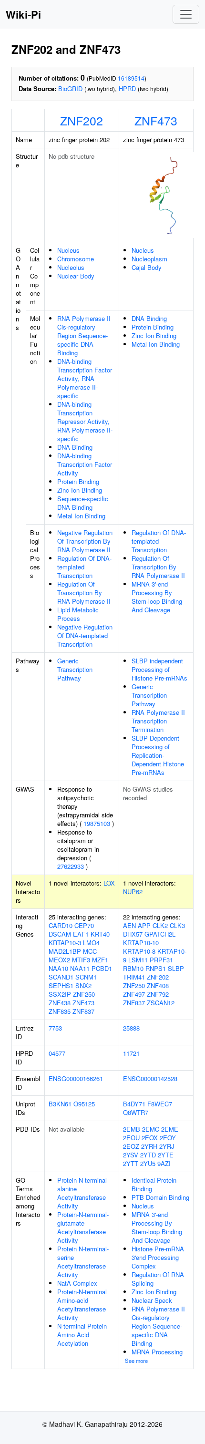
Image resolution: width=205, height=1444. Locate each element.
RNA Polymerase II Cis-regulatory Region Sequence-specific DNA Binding (84, 335)
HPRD (127, 88)
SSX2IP (60, 994)
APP (144, 925)
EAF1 (81, 934)
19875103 (96, 823)
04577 (57, 1053)
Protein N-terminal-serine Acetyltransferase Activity (83, 1261)
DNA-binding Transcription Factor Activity (84, 464)
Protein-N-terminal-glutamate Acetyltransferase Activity (83, 1227)
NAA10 (58, 968)
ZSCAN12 (160, 1002)
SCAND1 (61, 976)
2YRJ (166, 1146)
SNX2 (83, 985)
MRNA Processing (157, 1351)
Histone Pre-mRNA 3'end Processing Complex (158, 1257)
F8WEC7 (159, 1103)
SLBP (176, 968)
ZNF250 (84, 994)
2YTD (148, 1154)
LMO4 (91, 942)
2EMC (150, 1129)
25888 (131, 1027)
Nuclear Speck (152, 1300)
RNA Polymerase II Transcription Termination (158, 721)
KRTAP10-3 (65, 942)
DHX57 (133, 934)
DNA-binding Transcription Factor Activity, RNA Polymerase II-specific (84, 378)
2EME (169, 1129)
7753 (55, 1027)
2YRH (149, 1146)
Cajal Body (147, 267)
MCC (90, 951)
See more (136, 1360)
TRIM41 (134, 976)
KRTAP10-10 (141, 942)
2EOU (131, 1137)
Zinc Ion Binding (79, 490)
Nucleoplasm (149, 258)
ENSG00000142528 (150, 1078)
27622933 (70, 866)
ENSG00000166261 (76, 1078)
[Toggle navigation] (186, 14)
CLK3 (177, 925)
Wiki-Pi (23, 14)
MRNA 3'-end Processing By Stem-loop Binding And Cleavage (157, 596)
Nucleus (68, 250)
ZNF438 (60, 1002)
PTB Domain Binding (160, 1197)
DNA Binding (74, 447)
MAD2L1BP (65, 951)
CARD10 (60, 925)
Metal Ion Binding (81, 515)
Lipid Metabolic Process (78, 614)
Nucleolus (70, 267)
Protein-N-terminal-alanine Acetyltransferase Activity (83, 1193)
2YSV (130, 1154)
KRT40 (100, 934)
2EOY (168, 1137)
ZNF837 (83, 1011)
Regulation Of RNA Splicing (158, 1279)
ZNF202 (81, 120)
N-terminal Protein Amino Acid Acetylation (82, 1334)
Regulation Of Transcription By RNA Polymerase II (84, 592)
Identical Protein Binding (154, 1184)
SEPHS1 (61, 985)
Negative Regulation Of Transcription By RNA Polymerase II (85, 541)
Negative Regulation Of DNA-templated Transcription (85, 635)
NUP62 (133, 891)
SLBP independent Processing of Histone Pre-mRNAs (159, 669)
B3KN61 (60, 1103)
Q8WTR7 (135, 1112)
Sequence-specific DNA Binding (82, 503)
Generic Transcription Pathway (74, 669)
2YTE (166, 1154)
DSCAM (60, 934)
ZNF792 (158, 994)
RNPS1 (155, 968)
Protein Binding (78, 481)
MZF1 (100, 959)
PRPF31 (161, 959)
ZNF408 (158, 985)
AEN (129, 925)
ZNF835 (60, 1011)
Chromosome (75, 258)
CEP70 (84, 925)
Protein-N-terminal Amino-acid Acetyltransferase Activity (82, 1304)
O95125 (84, 1103)
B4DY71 (134, 1103)
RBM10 (133, 968)
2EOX (150, 1137)
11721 (131, 1053)
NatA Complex (77, 1283)
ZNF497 (134, 994)
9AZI (164, 1163)
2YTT (130, 1163)
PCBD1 (102, 968)
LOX (109, 882)
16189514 (131, 78)
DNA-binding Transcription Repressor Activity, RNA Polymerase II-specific (85, 421)
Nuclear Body (75, 275)
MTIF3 (81, 959)
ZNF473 (155, 120)
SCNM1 (86, 976)
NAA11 (80, 968)
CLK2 (160, 925)
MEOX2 (59, 959)
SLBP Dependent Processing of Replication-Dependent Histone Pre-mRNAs (158, 755)
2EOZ (131, 1146)
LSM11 (138, 959)
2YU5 (147, 1163)
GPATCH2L (159, 934)
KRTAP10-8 (139, 951)
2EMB (131, 1129)
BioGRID (70, 88)
